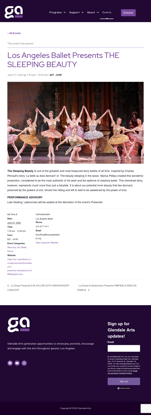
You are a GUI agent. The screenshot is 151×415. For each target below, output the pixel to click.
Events (106, 12)
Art (18, 247)
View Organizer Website (47, 242)
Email (111, 342)
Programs (55, 12)
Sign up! (124, 381)
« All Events (14, 33)
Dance (10, 251)
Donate (128, 12)
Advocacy (11, 247)
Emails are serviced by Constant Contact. (122, 371)
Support (74, 12)
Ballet (23, 247)
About (91, 12)
